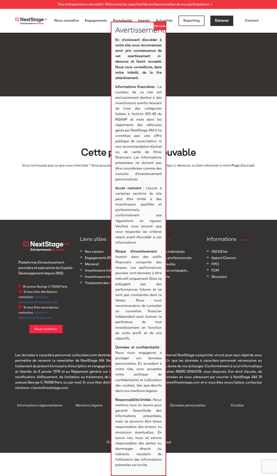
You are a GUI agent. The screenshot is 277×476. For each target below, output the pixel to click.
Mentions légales (89, 405)
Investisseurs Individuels (104, 270)
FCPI (215, 270)
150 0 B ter (219, 252)
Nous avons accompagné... (167, 270)
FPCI (215, 264)
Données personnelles (188, 405)
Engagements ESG (99, 258)
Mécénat (92, 264)
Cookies (237, 405)
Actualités (164, 21)
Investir (144, 21)
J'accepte (160, 26)
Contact (252, 21)
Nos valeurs (94, 252)
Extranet (222, 21)
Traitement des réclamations (107, 283)
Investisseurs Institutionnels (107, 277)
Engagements (96, 21)
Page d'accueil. (243, 165)
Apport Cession (223, 258)
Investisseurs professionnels (169, 258)
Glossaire (219, 277)
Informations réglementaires (40, 405)
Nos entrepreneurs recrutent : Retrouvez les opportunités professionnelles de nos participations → (135, 4)
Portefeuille (122, 21)
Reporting (191, 21)
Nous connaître (66, 21)
